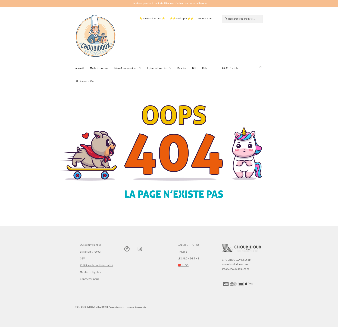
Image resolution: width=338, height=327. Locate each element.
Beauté (181, 68)
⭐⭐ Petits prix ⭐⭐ (182, 18)
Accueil (79, 68)
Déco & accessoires (125, 68)
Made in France (99, 68)
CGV (82, 258)
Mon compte (205, 18)
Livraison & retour (90, 251)
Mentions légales (90, 272)
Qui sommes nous (90, 244)
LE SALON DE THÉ (188, 258)
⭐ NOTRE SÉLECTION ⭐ (152, 18)
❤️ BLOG (183, 265)
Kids (204, 68)
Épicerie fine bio (157, 68)
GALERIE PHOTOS (188, 244)
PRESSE (182, 251)
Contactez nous (89, 279)
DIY (194, 68)
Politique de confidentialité (96, 265)
